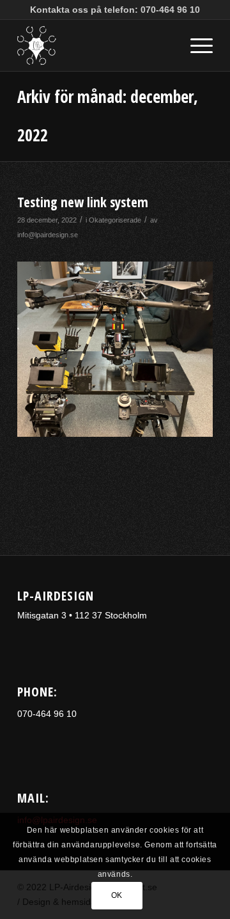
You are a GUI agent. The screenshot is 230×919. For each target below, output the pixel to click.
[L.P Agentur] (95, 45)
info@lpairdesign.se (47, 235)
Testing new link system (82, 202)
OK (117, 895)
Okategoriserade (115, 220)
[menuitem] (195, 45)
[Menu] (195, 45)
